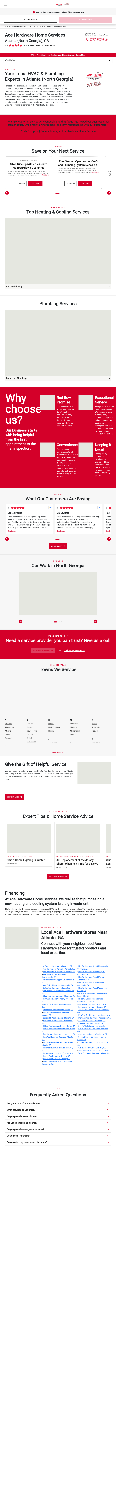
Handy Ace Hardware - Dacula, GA (56, 1056)
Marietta (73, 727)
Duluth (29, 738)
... (45, 175)
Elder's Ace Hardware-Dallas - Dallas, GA (59, 1026)
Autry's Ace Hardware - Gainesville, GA (58, 985)
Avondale (9, 738)
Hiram (51, 724)
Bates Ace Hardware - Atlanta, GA (56, 988)
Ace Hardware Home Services (15, 26)
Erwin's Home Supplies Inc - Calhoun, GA (59, 1034)
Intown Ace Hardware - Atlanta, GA (92, 1004)
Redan (94, 724)
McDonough (75, 731)
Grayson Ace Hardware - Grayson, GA (58, 1053)
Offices (32, 26)
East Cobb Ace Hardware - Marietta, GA (58, 1018)
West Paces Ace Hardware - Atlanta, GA (94, 1053)
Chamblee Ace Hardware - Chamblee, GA (59, 996)
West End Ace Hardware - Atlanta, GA (93, 1050)
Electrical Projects (14, 856)
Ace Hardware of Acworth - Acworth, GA (59, 969)
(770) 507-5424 (99, 39)
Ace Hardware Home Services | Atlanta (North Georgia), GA (60, 12)
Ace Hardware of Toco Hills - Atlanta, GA (59, 972)
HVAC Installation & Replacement (82, 856)
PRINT (37, 183)
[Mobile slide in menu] (5, 4)
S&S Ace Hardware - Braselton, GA (91, 1021)
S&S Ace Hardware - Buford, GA (90, 1023)
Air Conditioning (62, 856)
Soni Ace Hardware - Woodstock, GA (92, 1034)
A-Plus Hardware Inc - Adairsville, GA (57, 966)
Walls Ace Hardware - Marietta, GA (92, 1048)
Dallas (29, 727)
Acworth (8, 724)
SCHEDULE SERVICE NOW (44, 650)
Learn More (80, 55)
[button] (7, 193)
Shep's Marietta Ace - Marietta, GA (91, 1026)
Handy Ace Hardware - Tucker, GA (56, 1059)
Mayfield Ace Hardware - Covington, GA (94, 1015)
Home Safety (28, 856)
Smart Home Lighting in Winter (26, 860)
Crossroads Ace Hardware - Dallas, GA (58, 1010)
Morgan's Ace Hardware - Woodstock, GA (94, 1018)
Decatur (30, 734)
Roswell (95, 731)
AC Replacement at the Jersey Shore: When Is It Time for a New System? (76, 862)
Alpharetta (9, 727)
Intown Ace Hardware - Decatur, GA (92, 1007)
